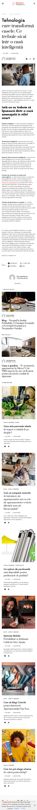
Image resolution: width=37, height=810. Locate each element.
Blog (5, 489)
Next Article (6, 334)
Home (4, 14)
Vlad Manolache (10, 58)
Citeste (16, 808)
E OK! (23, 808)
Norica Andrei (10, 315)
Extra (17, 422)
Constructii (19, 565)
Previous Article (8, 289)
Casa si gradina (15, 14)
